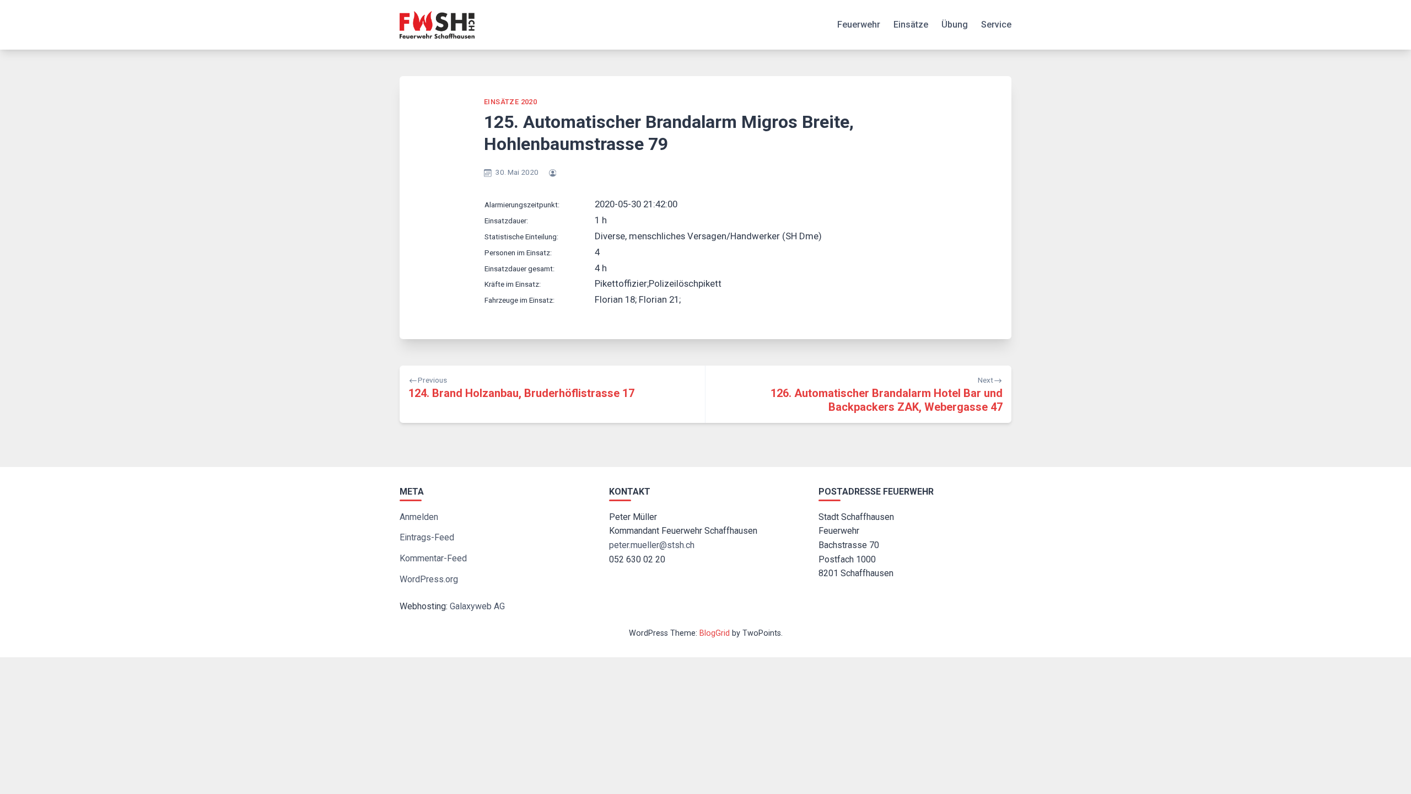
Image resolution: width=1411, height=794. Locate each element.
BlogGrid (714, 633)
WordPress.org (429, 579)
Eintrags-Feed (427, 537)
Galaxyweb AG (477, 606)
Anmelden (419, 517)
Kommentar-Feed (433, 558)
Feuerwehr (858, 24)
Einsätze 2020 (510, 102)
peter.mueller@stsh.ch (651, 545)
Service (996, 24)
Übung (954, 24)
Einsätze (910, 24)
